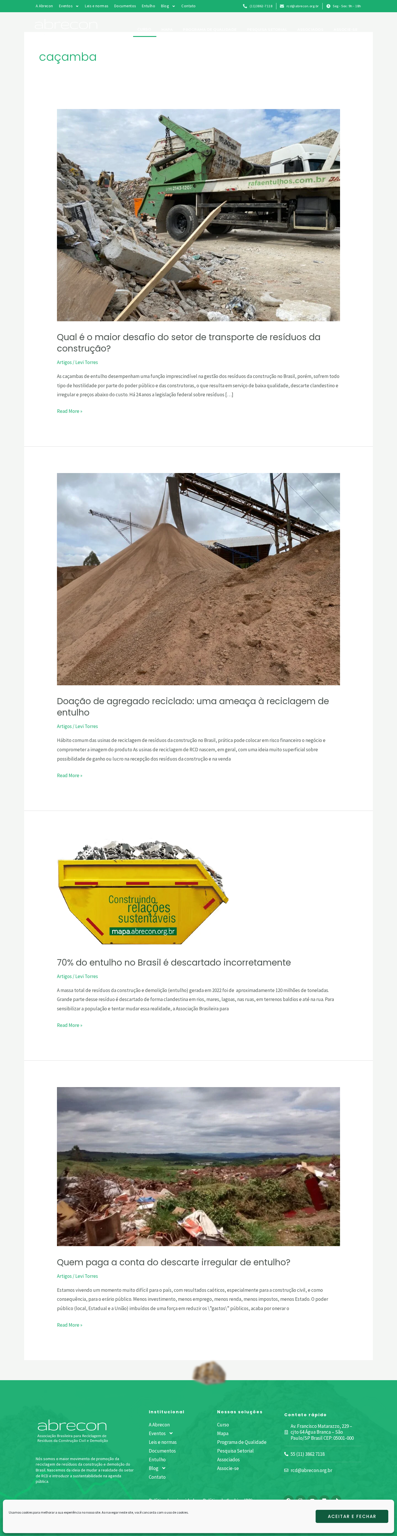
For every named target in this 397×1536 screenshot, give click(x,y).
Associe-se (345, 29)
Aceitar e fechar (352, 1516)
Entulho (148, 5)
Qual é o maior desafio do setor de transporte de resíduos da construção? (189, 343)
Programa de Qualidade (210, 29)
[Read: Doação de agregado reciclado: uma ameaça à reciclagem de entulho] (198, 578)
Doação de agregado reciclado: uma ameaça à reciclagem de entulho (193, 707)
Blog (165, 5)
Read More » (69, 410)
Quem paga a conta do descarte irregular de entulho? (173, 1262)
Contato (188, 5)
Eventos (66, 5)
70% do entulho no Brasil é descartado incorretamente (174, 962)
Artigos (64, 362)
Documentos (125, 5)
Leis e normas (96, 5)
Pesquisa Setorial (267, 29)
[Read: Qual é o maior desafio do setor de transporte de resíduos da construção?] (198, 214)
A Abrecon (44, 5)
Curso (144, 29)
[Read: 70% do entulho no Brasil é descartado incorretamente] (142, 891)
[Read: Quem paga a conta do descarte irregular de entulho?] (198, 1166)
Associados (310, 29)
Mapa (167, 29)
